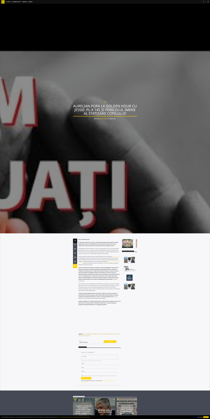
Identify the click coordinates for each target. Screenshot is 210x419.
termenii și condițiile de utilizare (63, 417)
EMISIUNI (24, 2)
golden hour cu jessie (108, 340)
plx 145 (84, 342)
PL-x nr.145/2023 (115, 262)
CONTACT (31, 2)
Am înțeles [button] (206, 417)
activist (84, 340)
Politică (75, 405)
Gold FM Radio (102, 122)
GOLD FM (101, 340)
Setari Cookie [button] (200, 417)
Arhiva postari (110, 348)
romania (88, 342)
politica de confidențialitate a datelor (76, 417)
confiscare (94, 340)
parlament (80, 342)
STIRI (105, 105)
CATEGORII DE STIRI (16, 2)
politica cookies (87, 417)
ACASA (8, 2)
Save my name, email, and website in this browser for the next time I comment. (100, 382)
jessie (118, 340)
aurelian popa (89, 340)
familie (98, 340)
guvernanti (114, 340)
